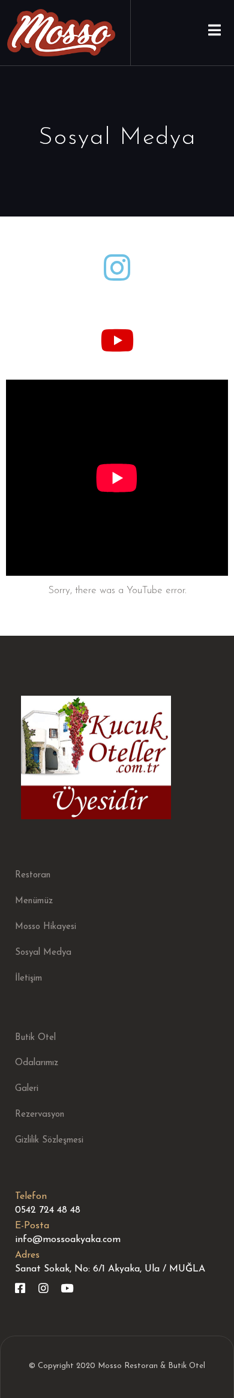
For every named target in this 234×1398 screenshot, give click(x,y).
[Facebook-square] (20, 1288)
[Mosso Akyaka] (61, 32)
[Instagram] (43, 1288)
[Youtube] (67, 1288)
